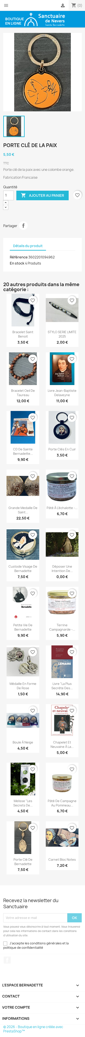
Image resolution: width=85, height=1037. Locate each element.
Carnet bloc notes (62, 859)
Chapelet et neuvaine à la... (62, 744)
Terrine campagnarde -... (62, 627)
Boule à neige (23, 742)
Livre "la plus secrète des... (62, 686)
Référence (19, 257)
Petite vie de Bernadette (22, 627)
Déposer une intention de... (62, 568)
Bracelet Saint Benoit (22, 334)
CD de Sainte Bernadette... (23, 451)
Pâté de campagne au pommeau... (62, 803)
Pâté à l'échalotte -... (62, 508)
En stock (17, 263)
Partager (23, 225)
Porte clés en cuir (62, 449)
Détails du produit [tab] (28, 246)
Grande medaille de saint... (22, 510)
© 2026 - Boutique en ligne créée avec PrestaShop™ (33, 1029)
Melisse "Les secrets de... (23, 803)
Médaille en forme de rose (23, 686)
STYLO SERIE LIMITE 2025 (62, 334)
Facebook (7, 960)
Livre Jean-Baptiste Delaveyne (62, 393)
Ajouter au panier (42, 195)
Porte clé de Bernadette (23, 861)
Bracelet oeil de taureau (23, 393)
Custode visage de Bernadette (22, 568)
